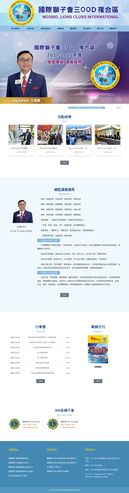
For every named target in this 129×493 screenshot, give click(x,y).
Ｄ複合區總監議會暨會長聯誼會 (42, 373)
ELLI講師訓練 (42, 353)
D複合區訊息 (45, 28)
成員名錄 (30, 28)
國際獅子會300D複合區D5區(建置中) (61, 463)
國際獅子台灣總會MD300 (19, 463)
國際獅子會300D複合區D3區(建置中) (61, 458)
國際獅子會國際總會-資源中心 (21, 467)
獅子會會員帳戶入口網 (18, 476)
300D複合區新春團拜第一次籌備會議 (42, 337)
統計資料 (86, 28)
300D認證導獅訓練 (42, 368)
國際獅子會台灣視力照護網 (58, 471)
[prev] (9, 67)
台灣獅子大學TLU (54, 467)
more (64, 163)
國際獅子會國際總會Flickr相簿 (21, 471)
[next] (119, 67)
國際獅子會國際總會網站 (19, 458)
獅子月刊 (100, 28)
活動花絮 (73, 28)
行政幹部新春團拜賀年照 (42, 347)
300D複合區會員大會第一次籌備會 (42, 342)
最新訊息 (60, 28)
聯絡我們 (113, 28)
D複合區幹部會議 (42, 363)
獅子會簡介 (15, 28)
